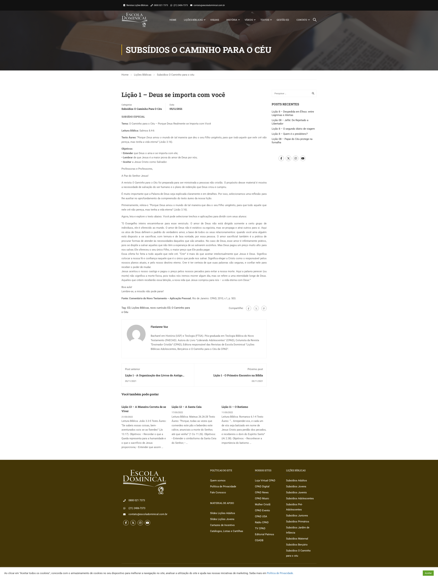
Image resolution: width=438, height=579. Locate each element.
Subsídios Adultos (296, 480)
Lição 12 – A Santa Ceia (187, 407)
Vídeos (249, 19)
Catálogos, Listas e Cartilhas (226, 531)
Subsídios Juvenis (296, 492)
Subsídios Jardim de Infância (297, 530)
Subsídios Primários (297, 521)
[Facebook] (248, 308)
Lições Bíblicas (193, 19)
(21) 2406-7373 (180, 5)
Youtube (303, 158)
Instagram (295, 158)
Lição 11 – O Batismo (235, 407)
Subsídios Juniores (297, 515)
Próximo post (255, 369)
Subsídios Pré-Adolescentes (294, 507)
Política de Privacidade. (280, 573)
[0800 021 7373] (124, 500)
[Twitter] (256, 308)
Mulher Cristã (262, 504)
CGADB (259, 540)
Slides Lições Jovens (222, 519)
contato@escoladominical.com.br (209, 5)
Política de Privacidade (223, 486)
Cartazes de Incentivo (222, 525)
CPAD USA (261, 516)
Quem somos (218, 480)
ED (128, 307)
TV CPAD (260, 528)
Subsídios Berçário (297, 544)
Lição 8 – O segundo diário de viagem (293, 128)
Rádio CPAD (262, 522)
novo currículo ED (160, 307)
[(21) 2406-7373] (124, 508)
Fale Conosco (218, 492)
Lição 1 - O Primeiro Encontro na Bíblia (238, 375)
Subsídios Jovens (296, 486)
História (232, 19)
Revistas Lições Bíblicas (137, 5)
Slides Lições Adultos (222, 513)
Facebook (281, 158)
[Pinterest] (264, 308)
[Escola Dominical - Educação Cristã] (134, 19)
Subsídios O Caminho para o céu (175, 74)
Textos (264, 19)
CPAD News (262, 492)
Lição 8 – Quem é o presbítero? (290, 133)
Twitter (288, 158)
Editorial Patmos (264, 534)
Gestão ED (283, 19)
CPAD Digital (262, 486)
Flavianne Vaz (159, 326)
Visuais (214, 19)
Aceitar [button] (428, 573)
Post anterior (132, 369)
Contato (302, 19)
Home (173, 19)
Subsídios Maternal (297, 538)
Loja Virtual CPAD (265, 480)
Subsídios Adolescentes (300, 498)
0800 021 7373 (161, 5)
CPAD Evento (262, 510)
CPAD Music (262, 498)
